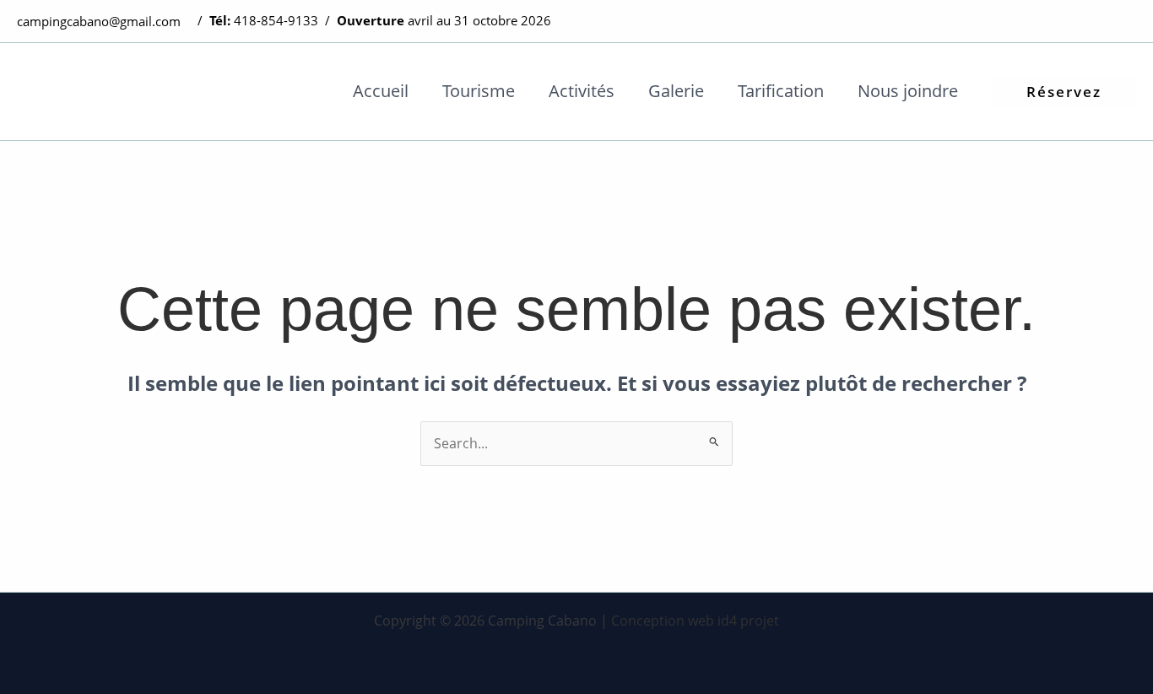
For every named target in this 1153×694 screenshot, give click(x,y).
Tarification (781, 90)
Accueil (381, 90)
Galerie (676, 90)
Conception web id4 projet (695, 620)
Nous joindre (908, 90)
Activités (581, 90)
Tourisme (478, 90)
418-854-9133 (276, 20)
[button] (1064, 91)
